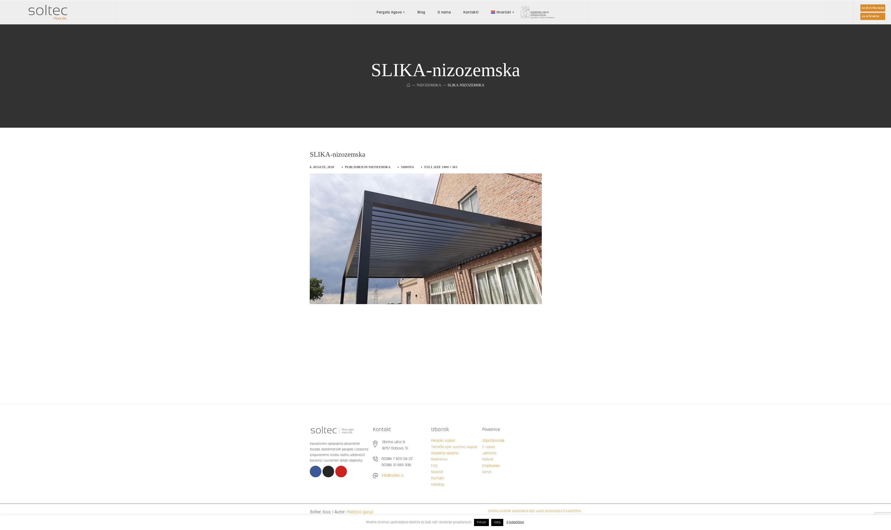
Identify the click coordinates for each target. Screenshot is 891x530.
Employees (491, 465)
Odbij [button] (497, 522)
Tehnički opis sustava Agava (454, 446)
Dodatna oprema (445, 453)
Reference (439, 459)
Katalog (437, 484)
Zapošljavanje (493, 440)
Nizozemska (429, 85)
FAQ (434, 465)
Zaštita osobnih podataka (507, 511)
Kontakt (437, 478)
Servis (487, 472)
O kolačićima (572, 511)
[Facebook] (315, 471)
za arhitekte (870, 16)
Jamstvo (489, 453)
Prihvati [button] (481, 522)
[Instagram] (328, 471)
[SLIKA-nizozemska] (426, 177)
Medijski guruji (359, 512)
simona (407, 167)
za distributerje (873, 8)
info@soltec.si (392, 475)
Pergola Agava (443, 440)
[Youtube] (341, 471)
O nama (488, 446)
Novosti (437, 472)
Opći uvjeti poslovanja (545, 511)
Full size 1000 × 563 (440, 167)
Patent (487, 459)
